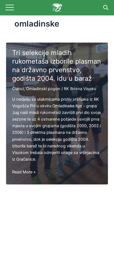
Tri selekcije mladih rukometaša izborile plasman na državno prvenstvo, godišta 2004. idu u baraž (56, 65)
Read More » (24, 172)
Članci (18, 88)
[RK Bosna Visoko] (56, 7)
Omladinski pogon (43, 88)
